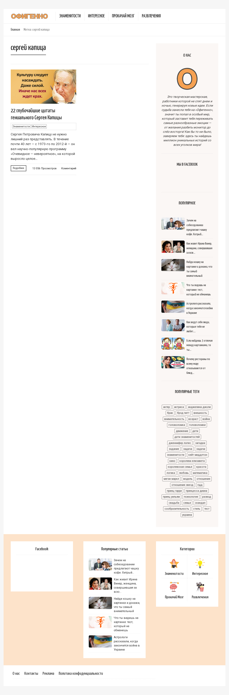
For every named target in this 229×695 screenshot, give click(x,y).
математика (200, 472)
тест (206, 508)
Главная (15, 29)
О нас (16, 674)
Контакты (31, 674)
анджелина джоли (199, 407)
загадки (200, 443)
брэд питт (183, 412)
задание (174, 448)
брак (170, 412)
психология (191, 496)
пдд (200, 484)
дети (195, 431)
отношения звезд (182, 484)
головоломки (197, 424)
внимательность (174, 419)
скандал (200, 502)
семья (187, 502)
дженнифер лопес (180, 443)
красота (201, 466)
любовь (184, 472)
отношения (203, 478)
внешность (200, 412)
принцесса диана (196, 490)
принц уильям (171, 496)
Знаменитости (70, 16)
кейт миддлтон (197, 454)
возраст (193, 419)
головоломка (177, 424)
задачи (200, 448)
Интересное (96, 16)
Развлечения (151, 16)
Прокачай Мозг (123, 16)
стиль (196, 508)
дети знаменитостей (187, 436)
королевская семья (180, 466)
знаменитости (175, 454)
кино (172, 460)
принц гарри (174, 490)
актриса (179, 407)
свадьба (174, 502)
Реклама (48, 674)
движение (182, 431)
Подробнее (18, 168)
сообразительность (177, 508)
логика (171, 472)
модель (188, 478)
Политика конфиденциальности (81, 674)
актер (166, 407)
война (206, 419)
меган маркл (171, 478)
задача (187, 448)
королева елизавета (192, 460)
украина (187, 514)
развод (206, 496)
